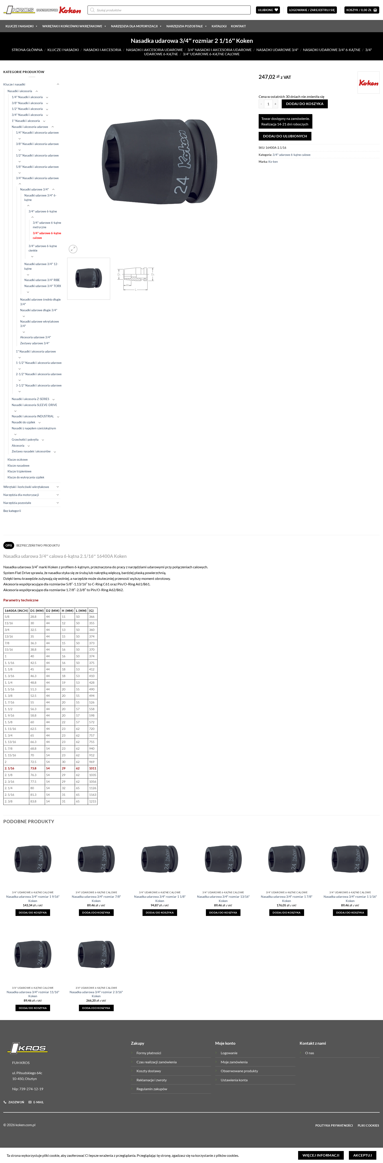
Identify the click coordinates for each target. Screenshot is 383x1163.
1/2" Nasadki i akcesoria (27, 109)
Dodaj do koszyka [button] (33, 912)
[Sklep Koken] (42, 10)
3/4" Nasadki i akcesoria (27, 115)
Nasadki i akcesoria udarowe (154, 50)
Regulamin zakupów (152, 1089)
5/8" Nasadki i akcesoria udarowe (37, 166)
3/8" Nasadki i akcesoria (27, 103)
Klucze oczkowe (18, 459)
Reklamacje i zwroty (152, 1080)
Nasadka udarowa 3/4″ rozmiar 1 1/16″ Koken (350, 899)
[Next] (243, 161)
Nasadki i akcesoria (102, 50)
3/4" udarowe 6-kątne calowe (211, 54)
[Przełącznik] (58, 84)
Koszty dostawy (149, 1071)
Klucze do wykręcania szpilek (26, 477)
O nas (309, 1053)
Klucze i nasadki (19, 26)
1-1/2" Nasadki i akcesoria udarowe (39, 363)
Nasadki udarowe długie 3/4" (38, 310)
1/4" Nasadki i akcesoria (27, 97)
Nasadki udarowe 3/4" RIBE (42, 280)
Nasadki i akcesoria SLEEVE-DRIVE (34, 405)
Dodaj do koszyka (304, 104)
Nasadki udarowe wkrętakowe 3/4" (39, 324)
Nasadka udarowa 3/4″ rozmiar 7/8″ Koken (96, 899)
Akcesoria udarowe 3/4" (35, 337)
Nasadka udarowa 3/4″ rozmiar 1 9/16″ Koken (32, 899)
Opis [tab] (9, 545)
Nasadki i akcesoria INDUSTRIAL (33, 416)
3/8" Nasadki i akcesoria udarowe (37, 144)
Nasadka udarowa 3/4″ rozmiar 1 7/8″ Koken (286, 899)
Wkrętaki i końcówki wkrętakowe (72, 26)
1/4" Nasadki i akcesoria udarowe (37, 132)
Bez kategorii (12, 511)
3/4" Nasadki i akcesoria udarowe (220, 50)
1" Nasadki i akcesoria (26, 121)
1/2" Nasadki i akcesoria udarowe (37, 155)
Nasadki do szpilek (23, 422)
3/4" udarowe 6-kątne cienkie (43, 248)
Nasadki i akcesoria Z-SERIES (30, 399)
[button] (312, 10)
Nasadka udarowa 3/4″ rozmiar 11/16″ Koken (33, 994)
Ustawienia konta (234, 1080)
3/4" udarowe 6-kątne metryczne (47, 225)
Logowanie (229, 1053)
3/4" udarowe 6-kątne (43, 211)
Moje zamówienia (234, 1062)
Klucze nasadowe (18, 465)
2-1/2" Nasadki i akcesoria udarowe (39, 374)
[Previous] (76, 161)
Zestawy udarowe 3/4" (34, 343)
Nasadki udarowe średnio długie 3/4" (40, 302)
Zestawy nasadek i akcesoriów (31, 451)
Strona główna (27, 50)
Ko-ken (273, 161)
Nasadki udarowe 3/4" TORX (42, 286)
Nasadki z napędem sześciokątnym (34, 428)
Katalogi (219, 26)
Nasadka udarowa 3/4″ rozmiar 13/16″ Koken (223, 899)
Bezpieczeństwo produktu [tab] (38, 545)
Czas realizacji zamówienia (157, 1062)
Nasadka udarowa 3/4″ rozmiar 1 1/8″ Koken (160, 899)
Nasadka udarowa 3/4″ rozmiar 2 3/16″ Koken (96, 994)
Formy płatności (149, 1053)
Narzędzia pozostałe (184, 26)
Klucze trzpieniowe (19, 471)
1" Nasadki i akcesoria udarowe (36, 351)
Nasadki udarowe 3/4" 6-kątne (331, 50)
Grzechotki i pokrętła (25, 439)
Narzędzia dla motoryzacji (134, 26)
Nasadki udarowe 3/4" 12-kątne (41, 266)
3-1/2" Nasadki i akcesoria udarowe (39, 385)
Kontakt (238, 26)
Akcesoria (18, 445)
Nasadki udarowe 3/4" (277, 50)
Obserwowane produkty (239, 1071)
